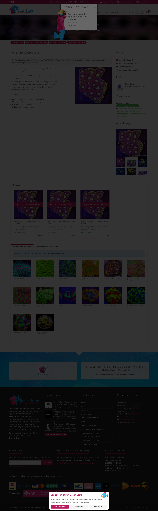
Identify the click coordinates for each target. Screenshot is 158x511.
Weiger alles (79, 507)
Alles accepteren (60, 507)
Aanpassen (98, 507)
